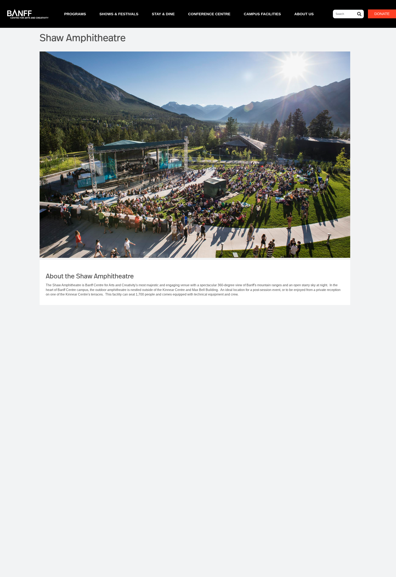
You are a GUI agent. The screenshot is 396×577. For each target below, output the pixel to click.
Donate (382, 14)
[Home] (27, 13)
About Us (304, 14)
